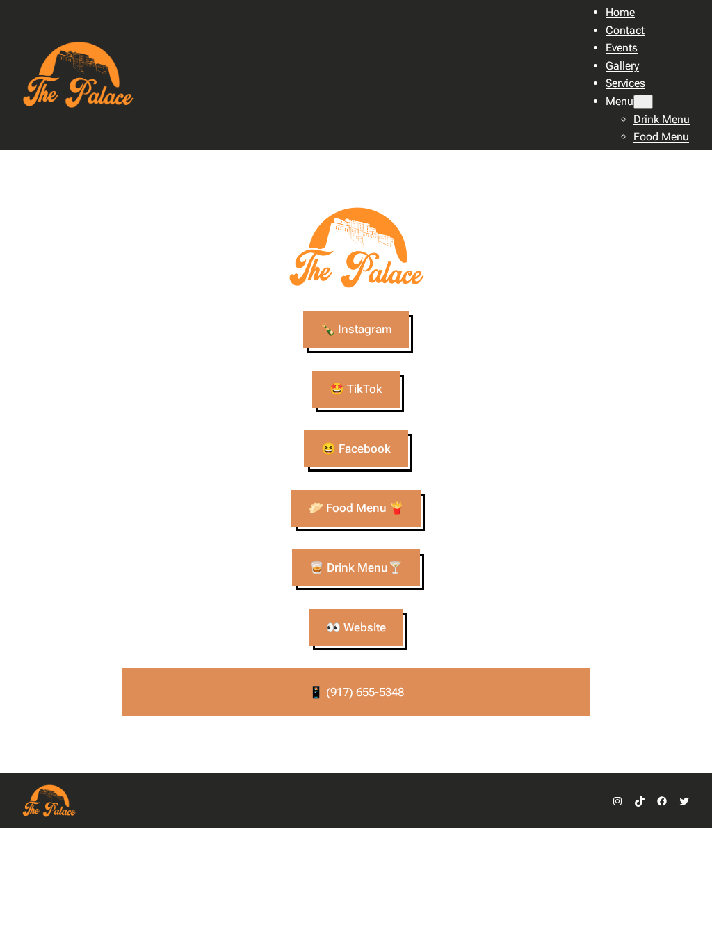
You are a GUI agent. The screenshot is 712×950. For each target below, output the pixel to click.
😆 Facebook (356, 449)
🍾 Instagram (356, 329)
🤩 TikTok (356, 389)
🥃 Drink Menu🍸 (356, 567)
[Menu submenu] (643, 102)
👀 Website (356, 627)
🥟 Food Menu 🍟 (356, 508)
